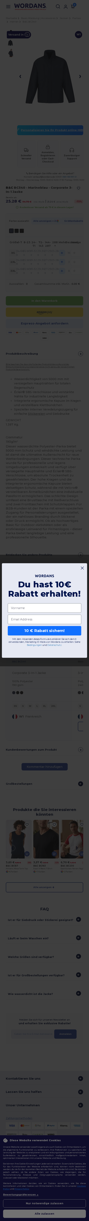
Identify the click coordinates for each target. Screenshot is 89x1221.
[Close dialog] (82, 568)
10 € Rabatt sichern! (44, 630)
